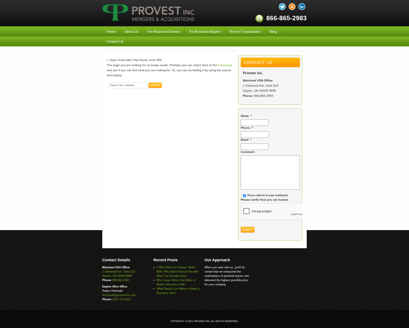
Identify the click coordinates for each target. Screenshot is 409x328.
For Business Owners (164, 31)
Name (246, 116)
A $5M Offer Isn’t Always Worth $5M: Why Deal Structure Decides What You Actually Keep (178, 271)
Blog (273, 31)
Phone (247, 127)
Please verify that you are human (264, 199)
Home (111, 31)
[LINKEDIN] (301, 6)
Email (246, 139)
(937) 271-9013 (121, 299)
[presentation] (273, 211)
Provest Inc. (148, 13)
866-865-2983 (263, 95)
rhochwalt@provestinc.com (119, 295)
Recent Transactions (245, 31)
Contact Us (115, 41)
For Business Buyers (205, 31)
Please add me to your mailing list (267, 195)
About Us (132, 31)
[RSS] (292, 6)
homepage (225, 65)
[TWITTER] (282, 6)
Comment (248, 152)
